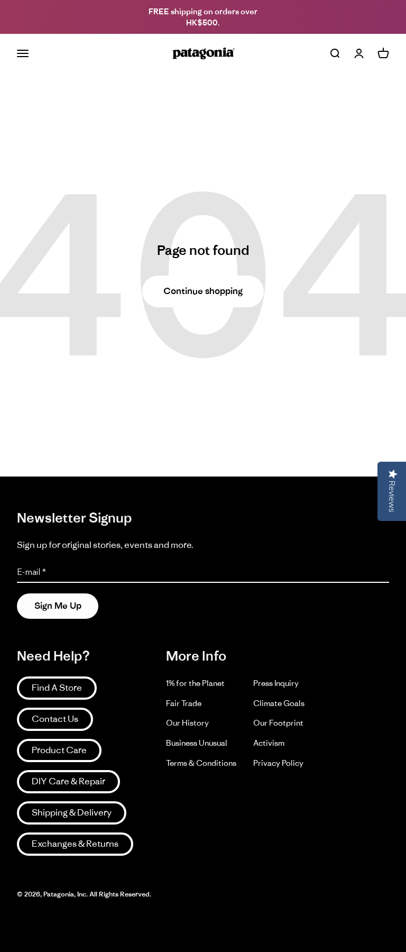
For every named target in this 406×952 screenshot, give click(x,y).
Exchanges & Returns (75, 843)
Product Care (59, 750)
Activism (268, 743)
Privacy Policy (278, 763)
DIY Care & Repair (68, 781)
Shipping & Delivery (72, 812)
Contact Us (55, 719)
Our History (187, 723)
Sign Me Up (57, 605)
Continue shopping (203, 291)
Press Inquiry (276, 683)
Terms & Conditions (201, 763)
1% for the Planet (195, 683)
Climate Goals (278, 703)
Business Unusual (196, 743)
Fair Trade (183, 703)
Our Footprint (278, 723)
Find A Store (57, 687)
